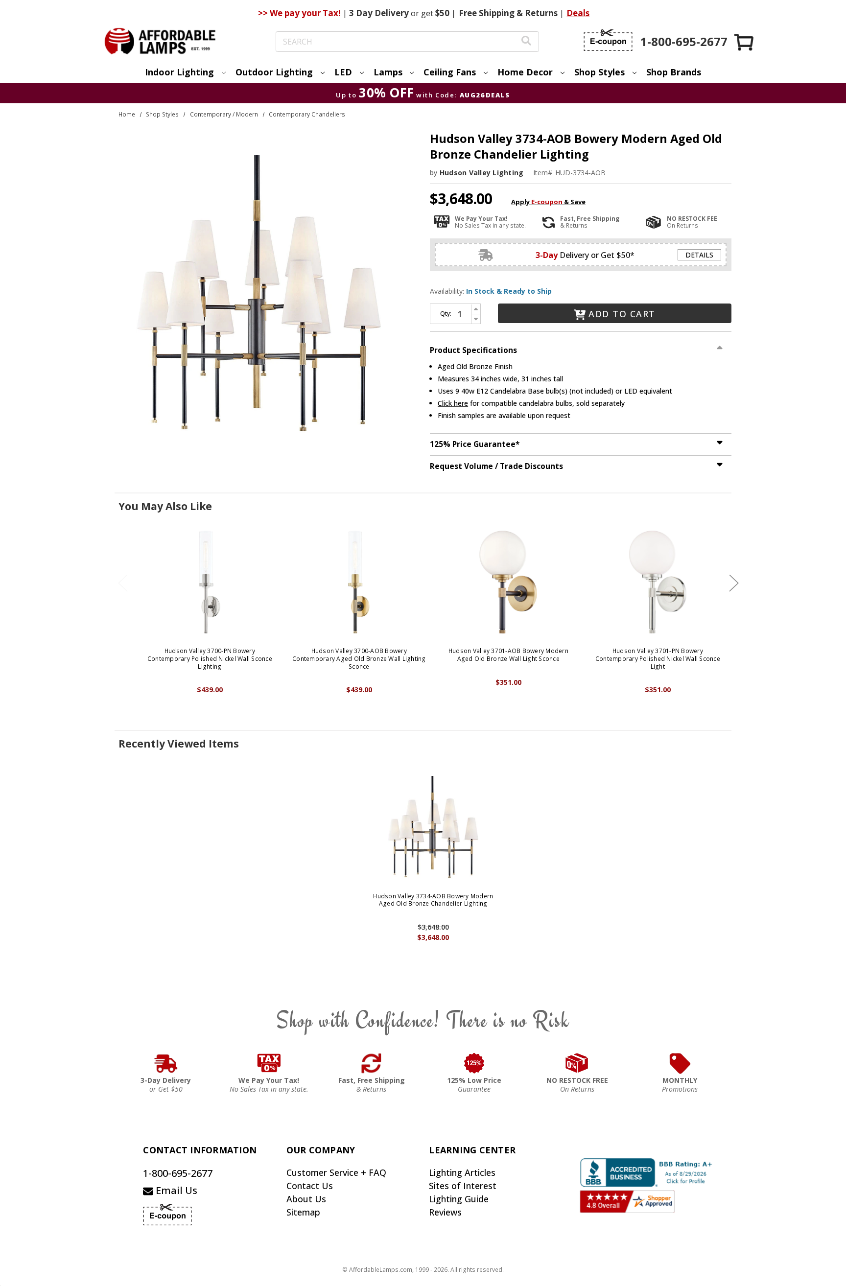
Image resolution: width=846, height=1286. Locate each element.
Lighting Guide (459, 1199)
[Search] (526, 41)
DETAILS (699, 254)
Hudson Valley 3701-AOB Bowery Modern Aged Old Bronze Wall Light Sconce (508, 654)
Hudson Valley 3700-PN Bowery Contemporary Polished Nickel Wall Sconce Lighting (209, 658)
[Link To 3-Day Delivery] (166, 1063)
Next (734, 583)
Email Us (175, 1190)
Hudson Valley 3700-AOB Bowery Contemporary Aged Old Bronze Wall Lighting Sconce (359, 658)
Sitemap (303, 1212)
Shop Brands (673, 72)
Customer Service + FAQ (336, 1172)
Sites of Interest (462, 1186)
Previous (123, 583)
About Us (306, 1199)
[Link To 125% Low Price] (474, 1063)
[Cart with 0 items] (744, 42)
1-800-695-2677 (177, 1173)
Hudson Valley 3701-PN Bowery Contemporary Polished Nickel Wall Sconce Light (657, 658)
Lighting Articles (462, 1172)
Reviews (445, 1212)
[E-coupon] (608, 40)
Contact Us (309, 1186)
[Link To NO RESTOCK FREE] (577, 1063)
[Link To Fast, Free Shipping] (371, 1063)
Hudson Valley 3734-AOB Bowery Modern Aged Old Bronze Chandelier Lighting (433, 900)
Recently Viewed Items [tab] (178, 743)
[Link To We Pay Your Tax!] (269, 1063)
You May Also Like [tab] (165, 506)
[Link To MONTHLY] (680, 1063)
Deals (577, 13)
